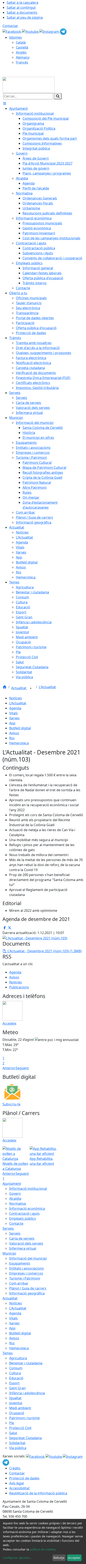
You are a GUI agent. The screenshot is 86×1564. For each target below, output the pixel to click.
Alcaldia (15, 1198)
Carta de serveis (21, 1238)
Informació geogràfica (27, 1293)
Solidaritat (17, 1443)
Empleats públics (22, 1218)
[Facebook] (12, 31)
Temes (8, 1353)
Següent (22, 1068)
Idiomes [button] (15, 37)
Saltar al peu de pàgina (25, 17)
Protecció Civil (20, 1428)
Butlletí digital (20, 728)
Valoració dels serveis (26, 1243)
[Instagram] (49, 31)
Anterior (9, 1068)
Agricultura (18, 1358)
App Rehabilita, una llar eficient (42, 1161)
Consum (15, 1368)
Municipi (9, 1253)
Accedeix (9, 1023)
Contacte (16, 1223)
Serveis (8, 1228)
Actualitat (19, 688)
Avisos (14, 733)
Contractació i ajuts (24, 1213)
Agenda (15, 708)
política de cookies (43, 1549)
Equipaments (19, 1263)
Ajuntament (12, 1183)
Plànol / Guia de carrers (27, 1288)
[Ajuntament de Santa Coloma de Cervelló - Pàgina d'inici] (29, 84)
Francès (22, 62)
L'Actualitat (47, 687)
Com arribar (18, 1283)
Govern (15, 1193)
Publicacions (19, 987)
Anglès (21, 52)
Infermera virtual (22, 1248)
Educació (16, 1378)
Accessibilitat (19, 1488)
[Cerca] (58, 96)
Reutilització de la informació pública (38, 1493)
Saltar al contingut (21, 7)
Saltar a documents (22, 12)
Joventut (15, 1403)
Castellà (22, 47)
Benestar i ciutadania (25, 1363)
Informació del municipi (28, 1258)
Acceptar (74, 1558)
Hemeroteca (19, 743)
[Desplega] (30, 688)
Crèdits (14, 1468)
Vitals (13, 713)
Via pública (17, 1448)
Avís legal (16, 1483)
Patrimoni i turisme (24, 1418)
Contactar (10, 25)
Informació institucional (28, 1188)
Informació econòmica (27, 1208)
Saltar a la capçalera (22, 2)
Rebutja (58, 1558)
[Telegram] (63, 31)
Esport (14, 1383)
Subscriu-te (11, 1104)
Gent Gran (17, 1388)
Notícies (15, 698)
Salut (13, 1433)
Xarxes (14, 718)
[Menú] (5, 103)
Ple (11, 1423)
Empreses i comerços (26, 1273)
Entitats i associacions (26, 1268)
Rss (12, 738)
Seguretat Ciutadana (25, 1438)
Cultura (15, 1373)
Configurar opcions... (17, 1558)
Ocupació (16, 1413)
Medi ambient (20, 1408)
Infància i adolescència (27, 1393)
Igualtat (15, 1398)
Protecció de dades (24, 1478)
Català (21, 42)
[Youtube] (30, 31)
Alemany (22, 57)
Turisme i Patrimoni (24, 1278)
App (12, 723)
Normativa (17, 1203)
